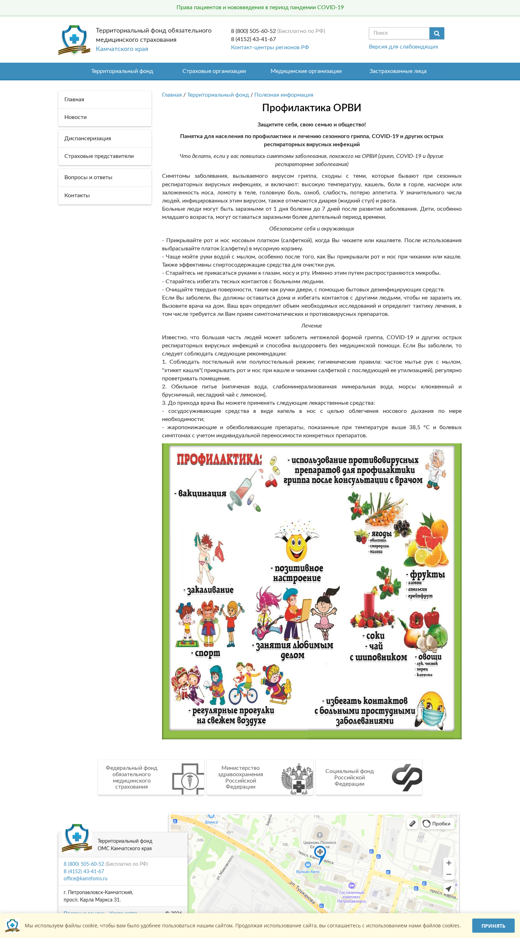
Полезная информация (283, 95)
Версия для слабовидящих (403, 47)
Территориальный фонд (122, 71)
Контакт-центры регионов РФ (270, 47)
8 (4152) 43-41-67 (253, 39)
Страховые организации (214, 71)
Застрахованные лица (398, 71)
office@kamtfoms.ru (86, 878)
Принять (493, 925)
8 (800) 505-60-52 (253, 31)
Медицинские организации (306, 71)
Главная (172, 95)
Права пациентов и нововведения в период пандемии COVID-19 (260, 7)
